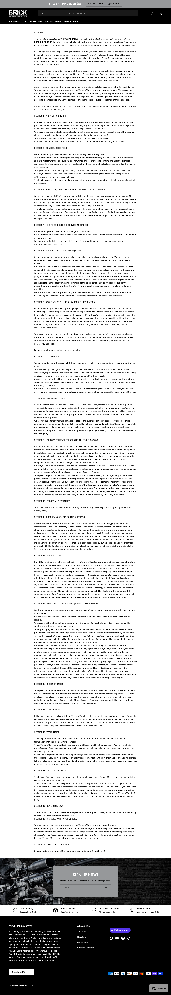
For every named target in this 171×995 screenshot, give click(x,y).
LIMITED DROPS (71, 21)
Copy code (115, 4)
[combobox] (88, 13)
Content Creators (85, 947)
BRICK (16, 985)
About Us (81, 931)
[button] (161, 13)
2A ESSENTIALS (53, 21)
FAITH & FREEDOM (33, 21)
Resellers (81, 936)
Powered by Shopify (26, 985)
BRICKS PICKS (15, 21)
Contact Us (82, 942)
